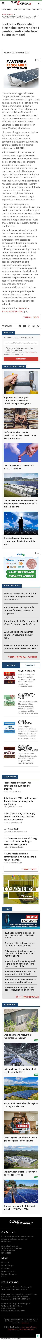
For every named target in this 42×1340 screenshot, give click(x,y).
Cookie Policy (13, 1329)
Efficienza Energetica (9, 1274)
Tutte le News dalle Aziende (22, 657)
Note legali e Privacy (29, 1327)
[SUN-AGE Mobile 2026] (21, 73)
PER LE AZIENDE (9, 1282)
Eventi (10, 14)
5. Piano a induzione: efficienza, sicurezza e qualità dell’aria (20, 980)
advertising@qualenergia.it (17, 1289)
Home (4, 14)
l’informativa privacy (31, 352)
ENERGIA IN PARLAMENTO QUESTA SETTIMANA (28, 748)
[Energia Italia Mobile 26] (21, 566)
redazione (25, 1323)
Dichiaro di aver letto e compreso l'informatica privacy (20, 349)
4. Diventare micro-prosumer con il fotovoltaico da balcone (19, 988)
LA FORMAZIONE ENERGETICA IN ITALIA (26, 696)
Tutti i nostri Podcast (27, 997)
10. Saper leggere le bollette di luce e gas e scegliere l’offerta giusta (20, 935)
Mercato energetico (8, 1271)
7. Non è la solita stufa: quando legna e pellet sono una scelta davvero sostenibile (20, 964)
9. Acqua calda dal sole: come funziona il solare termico (19, 944)
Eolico (3, 1277)
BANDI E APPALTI (26, 671)
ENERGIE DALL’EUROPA (25, 722)
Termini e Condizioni (26, 1329)
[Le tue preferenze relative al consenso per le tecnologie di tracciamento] (38, 1336)
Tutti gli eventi (31, 317)
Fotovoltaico (5, 1268)
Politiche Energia (22, 9)
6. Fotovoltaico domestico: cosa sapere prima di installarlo (20, 972)
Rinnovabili (7, 9)
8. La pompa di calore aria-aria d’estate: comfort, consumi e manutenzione (20, 953)
